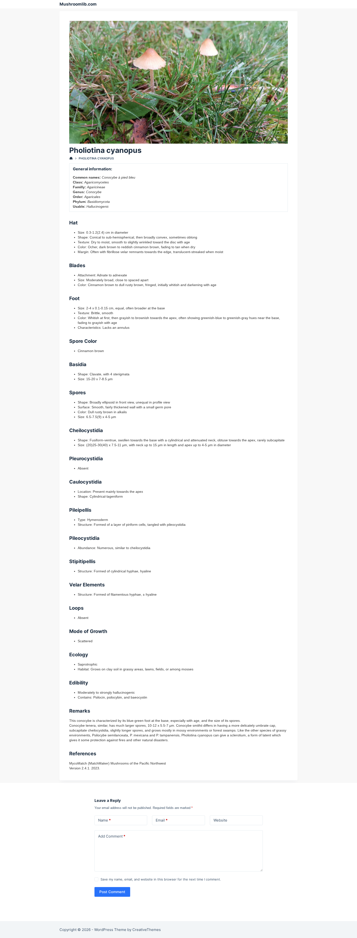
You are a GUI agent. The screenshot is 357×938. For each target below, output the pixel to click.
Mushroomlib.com (78, 4)
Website (220, 820)
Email (162, 820)
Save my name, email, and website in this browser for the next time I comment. (161, 879)
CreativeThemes (146, 929)
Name (104, 820)
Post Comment (112, 891)
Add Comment (111, 836)
